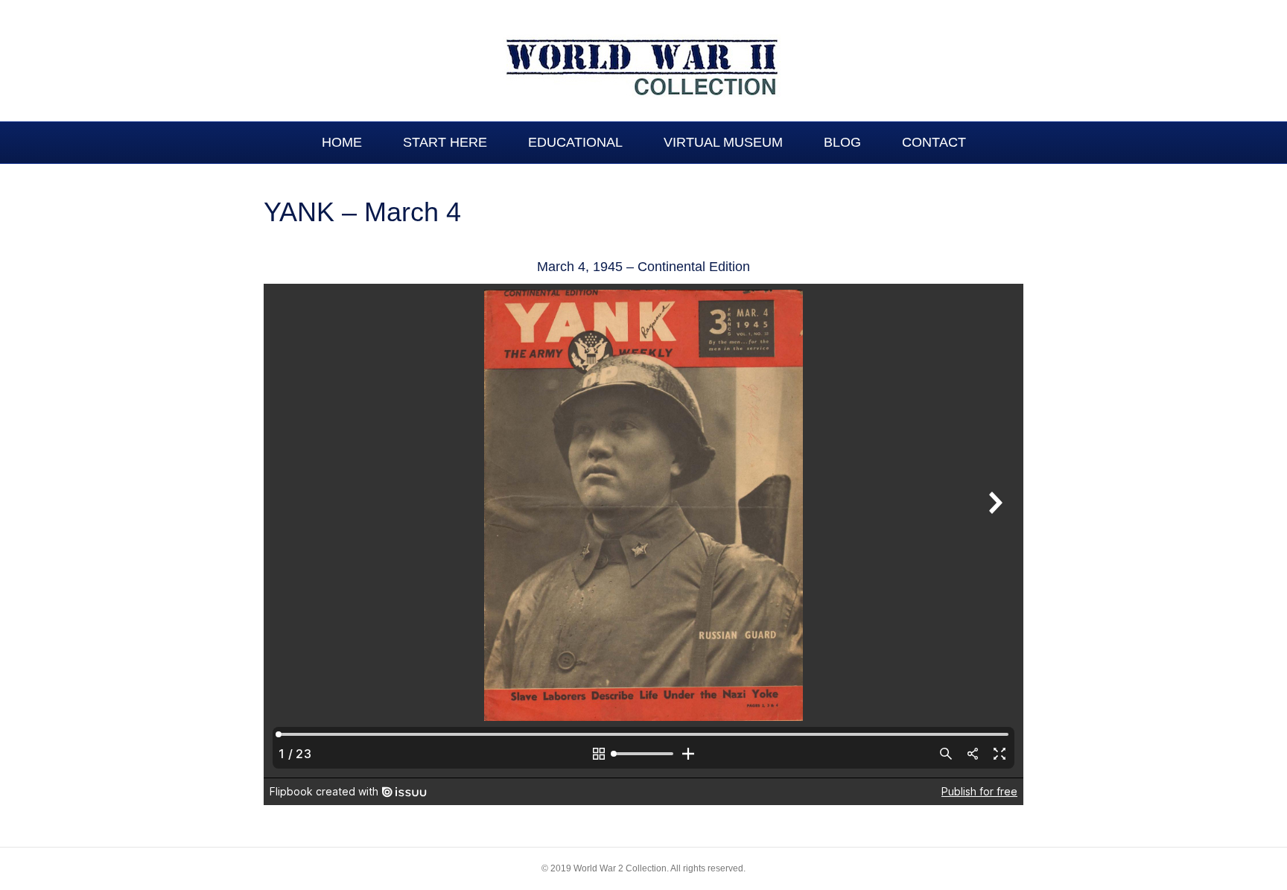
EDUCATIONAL (575, 142)
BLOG (842, 142)
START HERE (445, 142)
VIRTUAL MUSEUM (723, 142)
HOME (342, 142)
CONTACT (934, 142)
